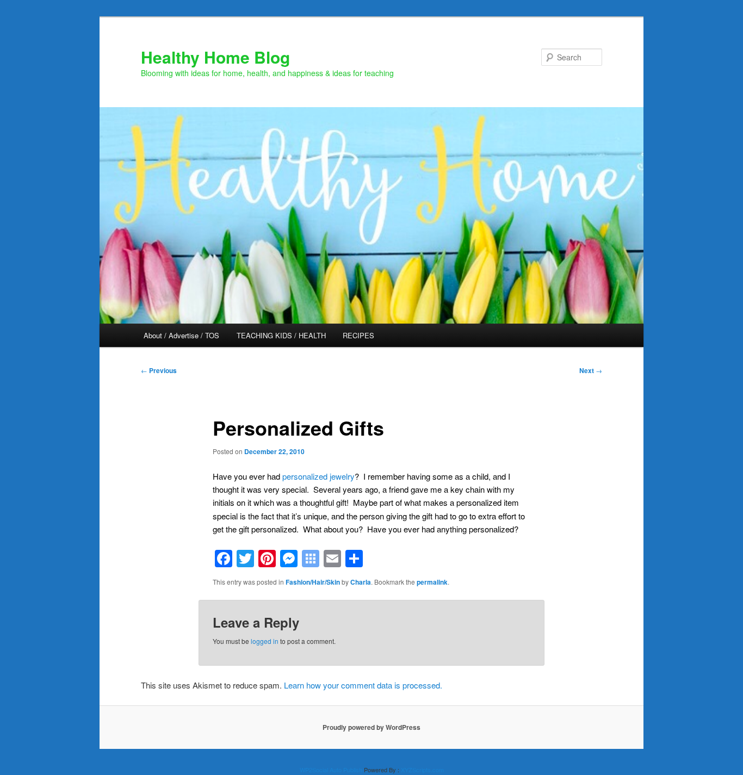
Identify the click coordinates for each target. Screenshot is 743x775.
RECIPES (358, 335)
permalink (432, 582)
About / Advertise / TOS (181, 335)
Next (590, 370)
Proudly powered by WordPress (371, 727)
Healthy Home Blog (215, 57)
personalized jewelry (318, 476)
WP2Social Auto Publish (331, 769)
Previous (159, 370)
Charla (360, 582)
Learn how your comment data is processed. (363, 685)
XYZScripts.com (422, 769)
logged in (264, 641)
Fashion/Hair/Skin (313, 582)
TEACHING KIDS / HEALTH (281, 335)
